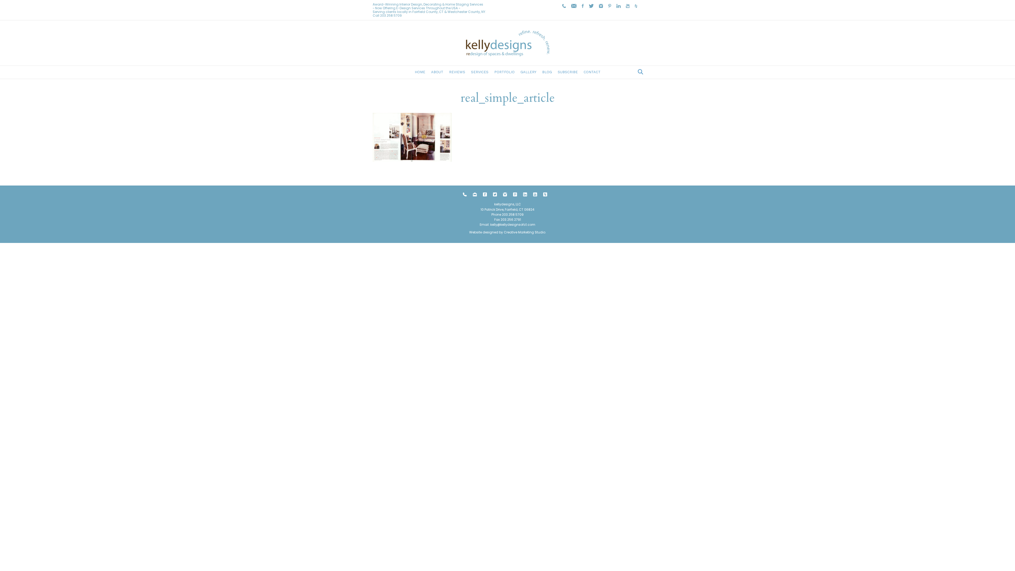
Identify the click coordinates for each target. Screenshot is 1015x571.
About (437, 72)
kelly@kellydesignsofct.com (512, 224)
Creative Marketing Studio (524, 232)
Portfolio (504, 72)
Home (420, 72)
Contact (592, 72)
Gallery (528, 72)
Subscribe (568, 72)
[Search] (639, 72)
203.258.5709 (391, 15)
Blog (547, 72)
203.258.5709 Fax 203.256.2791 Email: (502, 219)
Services (479, 72)
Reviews (457, 72)
